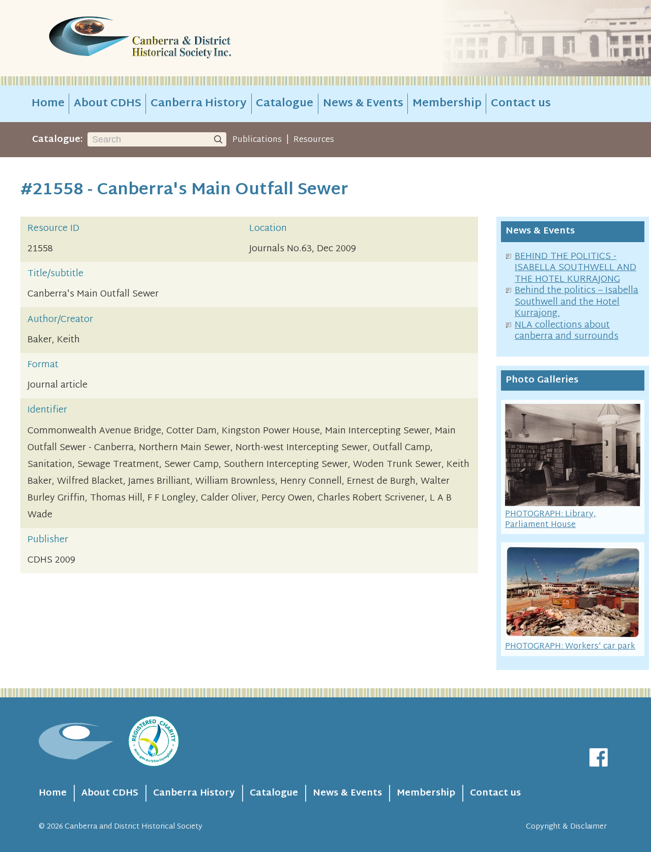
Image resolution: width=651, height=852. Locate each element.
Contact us (521, 104)
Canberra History (199, 104)
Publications (257, 140)
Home (48, 104)
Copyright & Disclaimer (566, 827)
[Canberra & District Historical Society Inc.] (176, 38)
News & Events (363, 104)
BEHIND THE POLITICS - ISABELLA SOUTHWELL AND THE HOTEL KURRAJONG (575, 268)
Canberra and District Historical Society (133, 827)
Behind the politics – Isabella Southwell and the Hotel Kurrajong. (576, 302)
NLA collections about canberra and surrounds (566, 331)
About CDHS (107, 104)
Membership (447, 104)
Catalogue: (57, 139)
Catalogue (284, 104)
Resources (313, 140)
